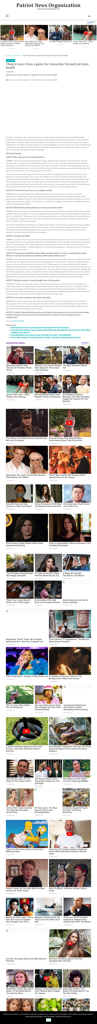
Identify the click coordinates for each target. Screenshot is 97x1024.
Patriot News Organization (48, 5)
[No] (94, 1017)
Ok (49, 1020)
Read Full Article (18, 321)
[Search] (89, 16)
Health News (10, 60)
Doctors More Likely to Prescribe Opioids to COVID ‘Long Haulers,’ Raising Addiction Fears (46, 337)
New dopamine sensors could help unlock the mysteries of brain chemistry (40, 328)
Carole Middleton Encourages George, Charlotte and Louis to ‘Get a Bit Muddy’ (41, 335)
